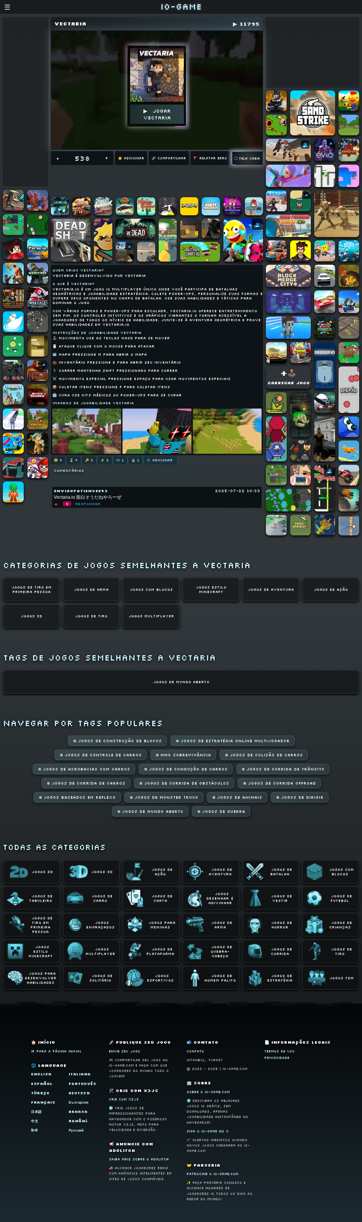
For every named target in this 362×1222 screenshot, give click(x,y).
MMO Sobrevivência (183, 754)
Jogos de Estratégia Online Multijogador (232, 740)
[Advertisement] (25, 101)
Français (43, 1102)
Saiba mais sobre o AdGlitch (139, 1159)
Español (42, 1084)
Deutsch (79, 1093)
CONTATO (195, 1051)
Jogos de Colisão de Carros (264, 754)
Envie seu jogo (124, 1051)
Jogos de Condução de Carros (186, 769)
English (41, 1074)
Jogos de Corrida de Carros (85, 783)
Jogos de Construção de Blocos (117, 740)
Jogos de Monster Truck (163, 797)
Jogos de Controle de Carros (100, 754)
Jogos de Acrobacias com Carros (84, 769)
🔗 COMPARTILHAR (169, 158)
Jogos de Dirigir (300, 797)
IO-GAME (181, 6)
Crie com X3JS (124, 1099)
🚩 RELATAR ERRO (210, 158)
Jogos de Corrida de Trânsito (282, 769)
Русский (76, 1130)
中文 (34, 1121)
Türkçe (40, 1093)
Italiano (80, 1074)
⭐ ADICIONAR (131, 158)
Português (83, 1084)
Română (78, 1121)
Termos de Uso (279, 1051)
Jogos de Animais (237, 797)
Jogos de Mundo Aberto (150, 811)
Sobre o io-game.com (208, 1092)
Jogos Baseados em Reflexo (77, 797)
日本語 (36, 1112)
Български (79, 1102)
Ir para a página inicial (56, 1051)
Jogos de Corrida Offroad (279, 783)
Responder (87, 504)
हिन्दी (34, 1130)
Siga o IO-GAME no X (208, 1131)
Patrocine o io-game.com (212, 1174)
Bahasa (78, 1112)
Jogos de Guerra (221, 811)
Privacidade (276, 1058)
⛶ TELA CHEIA (247, 158)
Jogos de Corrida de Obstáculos (184, 783)
